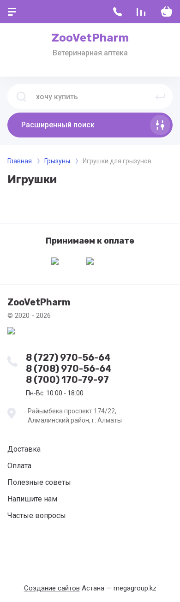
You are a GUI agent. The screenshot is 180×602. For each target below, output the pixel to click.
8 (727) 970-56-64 (68, 357)
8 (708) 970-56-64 (69, 368)
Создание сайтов (52, 588)
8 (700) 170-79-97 (67, 379)
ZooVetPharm (90, 37)
